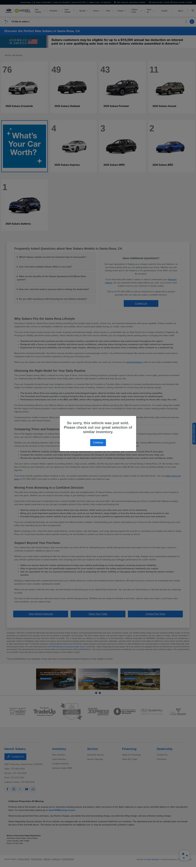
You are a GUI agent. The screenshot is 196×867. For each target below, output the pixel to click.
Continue (98, 442)
